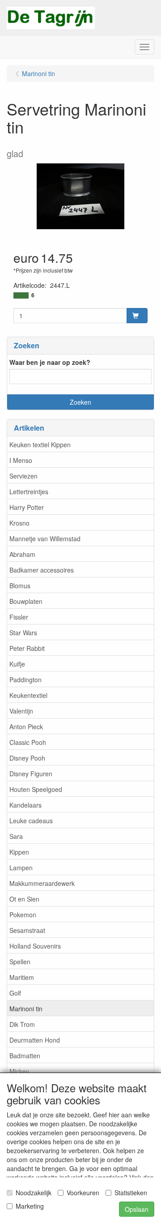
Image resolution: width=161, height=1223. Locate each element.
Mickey (19, 1071)
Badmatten (24, 1055)
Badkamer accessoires (41, 569)
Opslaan (136, 1209)
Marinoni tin (25, 1008)
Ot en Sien (24, 898)
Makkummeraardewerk (42, 883)
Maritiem (21, 977)
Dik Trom (22, 1024)
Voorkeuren (83, 1192)
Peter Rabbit (27, 648)
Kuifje (17, 663)
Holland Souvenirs (35, 945)
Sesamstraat (27, 930)
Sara (16, 836)
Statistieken (130, 1192)
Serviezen (23, 475)
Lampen (21, 867)
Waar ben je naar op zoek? (49, 362)
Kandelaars (25, 804)
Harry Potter (26, 507)
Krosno (19, 522)
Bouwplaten (25, 601)
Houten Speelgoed (35, 789)
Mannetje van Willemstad (44, 538)
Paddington (25, 679)
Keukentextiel (28, 695)
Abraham (22, 554)
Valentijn (21, 710)
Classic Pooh (27, 742)
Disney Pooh (27, 757)
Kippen (19, 851)
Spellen (19, 961)
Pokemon (22, 914)
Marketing (30, 1206)
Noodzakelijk (33, 1192)
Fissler (18, 616)
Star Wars (23, 632)
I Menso (20, 460)
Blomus (19, 585)
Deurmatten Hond (34, 1039)
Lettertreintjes (28, 491)
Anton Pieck (26, 726)
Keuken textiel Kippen (40, 444)
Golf (15, 992)
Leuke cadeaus (31, 820)
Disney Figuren (30, 773)
